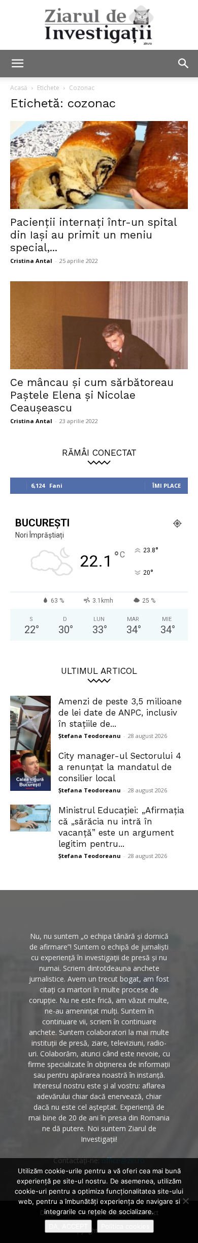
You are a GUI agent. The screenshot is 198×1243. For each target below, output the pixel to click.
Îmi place (166, 485)
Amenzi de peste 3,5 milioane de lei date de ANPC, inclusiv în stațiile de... (120, 712)
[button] (17, 63)
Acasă (18, 87)
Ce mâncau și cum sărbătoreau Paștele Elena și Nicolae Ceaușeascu (92, 395)
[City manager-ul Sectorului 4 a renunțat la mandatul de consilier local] (30, 770)
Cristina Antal (31, 260)
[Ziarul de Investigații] (99, 25)
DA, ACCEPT (68, 1226)
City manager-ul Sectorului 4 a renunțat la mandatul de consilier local (119, 767)
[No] (185, 1201)
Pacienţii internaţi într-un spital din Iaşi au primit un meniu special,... (93, 235)
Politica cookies (125, 1226)
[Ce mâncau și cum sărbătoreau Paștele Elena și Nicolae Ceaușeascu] (99, 325)
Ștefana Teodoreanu (89, 735)
